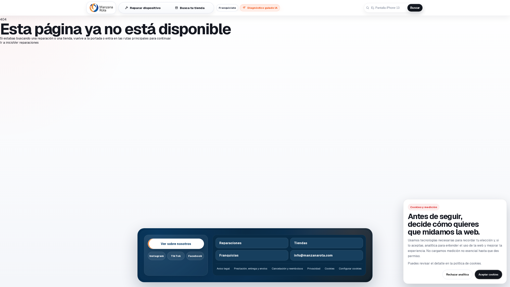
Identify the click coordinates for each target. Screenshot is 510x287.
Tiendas (300, 243)
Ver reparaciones (26, 42)
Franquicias (228, 255)
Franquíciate (227, 8)
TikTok (176, 256)
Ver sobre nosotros (176, 244)
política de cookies (467, 263)
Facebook (195, 256)
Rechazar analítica (457, 274)
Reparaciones (230, 243)
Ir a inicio (6, 42)
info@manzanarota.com (313, 255)
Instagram (156, 256)
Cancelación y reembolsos (287, 268)
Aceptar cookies (488, 274)
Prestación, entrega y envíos (250, 268)
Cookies (329, 268)
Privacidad (313, 268)
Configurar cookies (350, 268)
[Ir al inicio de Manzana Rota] (101, 8)
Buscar (415, 7)
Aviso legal (223, 268)
